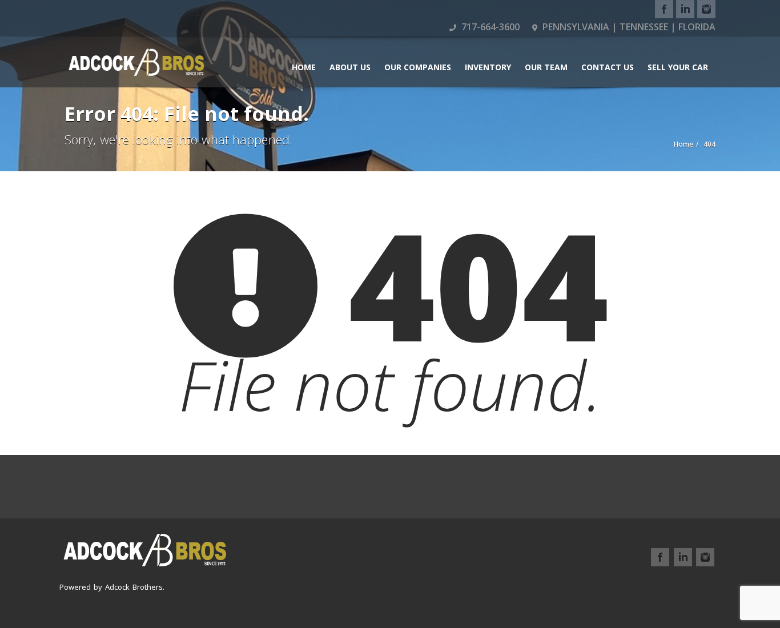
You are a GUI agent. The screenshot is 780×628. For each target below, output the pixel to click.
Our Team (546, 67)
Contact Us (607, 67)
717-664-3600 (489, 27)
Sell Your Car (678, 67)
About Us (350, 67)
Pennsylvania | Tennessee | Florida (627, 27)
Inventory (488, 67)
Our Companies (417, 67)
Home (304, 67)
